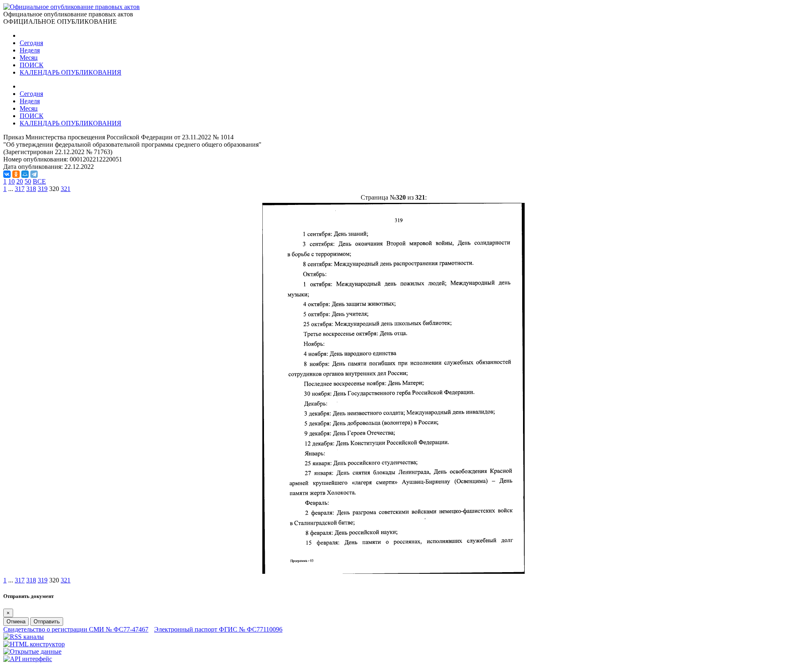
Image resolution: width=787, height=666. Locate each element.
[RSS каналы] (23, 636)
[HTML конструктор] (34, 644)
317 (20, 188)
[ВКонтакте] (7, 174)
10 (11, 181)
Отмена (16, 621)
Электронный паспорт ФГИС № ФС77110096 (218, 629)
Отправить (47, 621)
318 (31, 188)
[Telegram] (34, 174)
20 (19, 181)
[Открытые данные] (32, 651)
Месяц (29, 57)
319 (43, 188)
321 (66, 188)
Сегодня (31, 42)
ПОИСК (31, 64)
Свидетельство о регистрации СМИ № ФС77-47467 (75, 629)
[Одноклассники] (16, 174)
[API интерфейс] (27, 658)
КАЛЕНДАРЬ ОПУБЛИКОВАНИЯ (70, 72)
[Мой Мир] (25, 174)
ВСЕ (39, 181)
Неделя (30, 50)
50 (28, 181)
